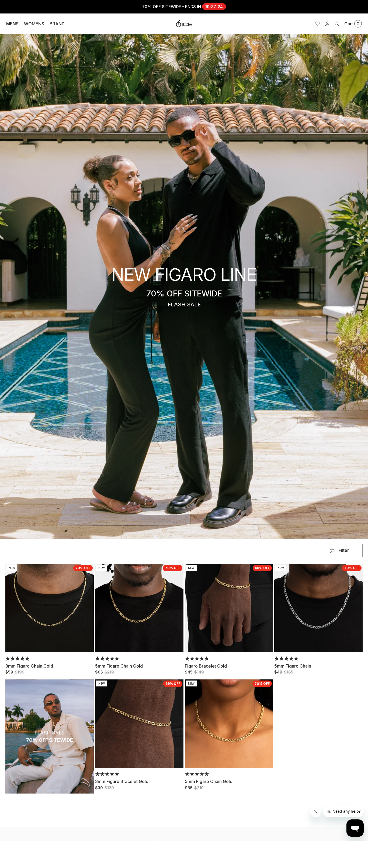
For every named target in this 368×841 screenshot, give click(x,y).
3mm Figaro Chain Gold (29, 666)
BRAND (57, 23)
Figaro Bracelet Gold (206, 666)
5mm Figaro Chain (292, 666)
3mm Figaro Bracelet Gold (121, 781)
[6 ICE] (184, 24)
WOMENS (34, 23)
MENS (12, 23)
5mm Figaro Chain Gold (119, 666)
